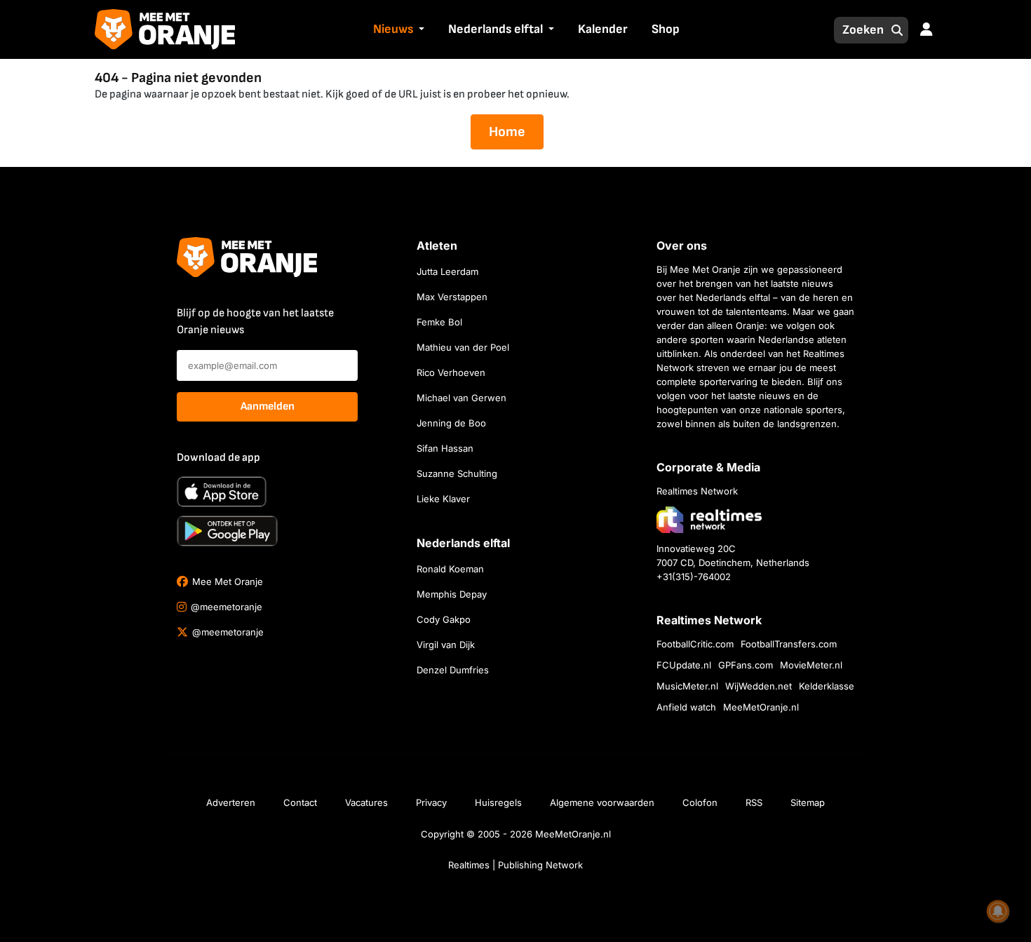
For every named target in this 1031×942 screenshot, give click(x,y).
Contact (300, 802)
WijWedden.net (758, 686)
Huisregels (498, 802)
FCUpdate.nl (683, 665)
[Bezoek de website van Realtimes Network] (709, 519)
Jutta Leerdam (447, 271)
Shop (666, 29)
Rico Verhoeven (451, 372)
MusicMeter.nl (687, 686)
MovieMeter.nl (811, 665)
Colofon (699, 802)
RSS (754, 802)
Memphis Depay (452, 594)
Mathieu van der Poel (463, 347)
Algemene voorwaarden (602, 802)
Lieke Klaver (443, 498)
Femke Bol (439, 322)
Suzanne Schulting (457, 473)
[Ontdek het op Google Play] (227, 531)
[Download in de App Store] (222, 491)
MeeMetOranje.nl (761, 707)
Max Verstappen (452, 296)
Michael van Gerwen (461, 397)
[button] (420, 30)
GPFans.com (745, 665)
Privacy (431, 802)
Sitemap (807, 802)
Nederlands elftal (495, 29)
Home (507, 131)
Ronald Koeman (450, 568)
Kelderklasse (826, 686)
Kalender (603, 29)
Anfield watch (686, 707)
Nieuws (393, 29)
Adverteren (230, 802)
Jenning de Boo (451, 423)
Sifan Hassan (445, 448)
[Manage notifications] (998, 911)
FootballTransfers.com (789, 644)
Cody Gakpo (444, 619)
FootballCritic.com (695, 644)
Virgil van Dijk (446, 644)
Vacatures (366, 802)
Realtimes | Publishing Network (515, 864)
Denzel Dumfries (453, 669)
